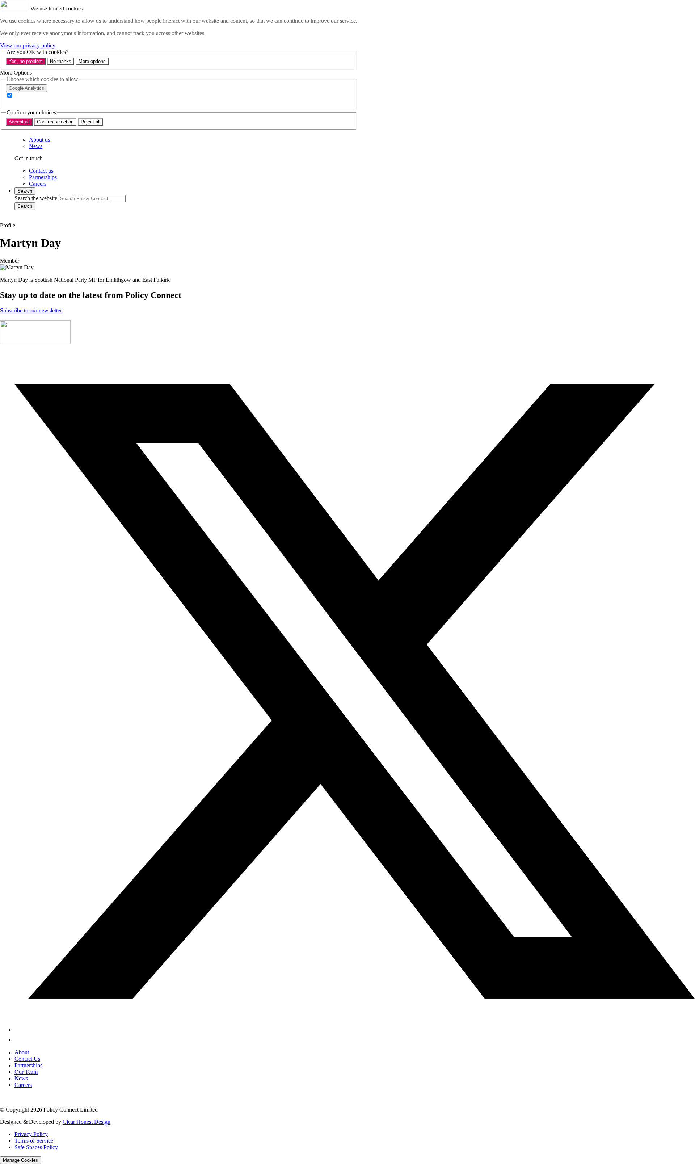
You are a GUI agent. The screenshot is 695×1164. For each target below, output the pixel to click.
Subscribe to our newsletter (31, 310)
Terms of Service (33, 1141)
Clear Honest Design (86, 1122)
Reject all (90, 122)
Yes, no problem (26, 61)
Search (24, 206)
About (21, 1052)
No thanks (60, 61)
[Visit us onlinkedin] (18, 1040)
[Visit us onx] (354, 1030)
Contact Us (27, 1059)
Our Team (26, 1072)
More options (92, 61)
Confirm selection (55, 122)
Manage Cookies (20, 1160)
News (21, 1078)
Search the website (35, 198)
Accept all (19, 122)
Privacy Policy (31, 1134)
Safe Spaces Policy (36, 1147)
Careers (23, 1085)
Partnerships (28, 1065)
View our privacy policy (27, 45)
